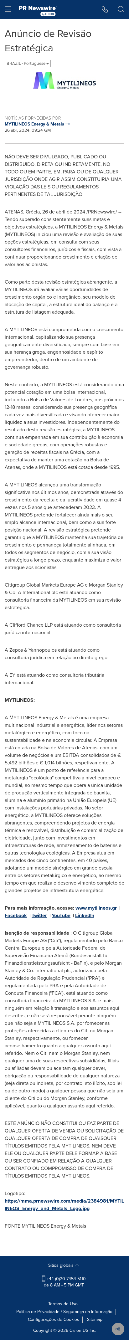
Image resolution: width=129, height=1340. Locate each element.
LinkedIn (84, 915)
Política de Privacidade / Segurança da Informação (64, 1311)
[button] (64, 81)
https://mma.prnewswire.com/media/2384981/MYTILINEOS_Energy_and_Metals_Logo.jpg (64, 1204)
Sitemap (94, 1319)
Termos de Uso (63, 1304)
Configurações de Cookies (53, 1319)
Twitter (39, 915)
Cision (75, 1330)
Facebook (16, 915)
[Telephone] (105, 9)
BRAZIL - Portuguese (26, 63)
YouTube (61, 915)
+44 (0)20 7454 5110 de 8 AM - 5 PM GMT (65, 1282)
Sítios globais (61, 1265)
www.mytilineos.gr (96, 907)
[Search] (121, 9)
